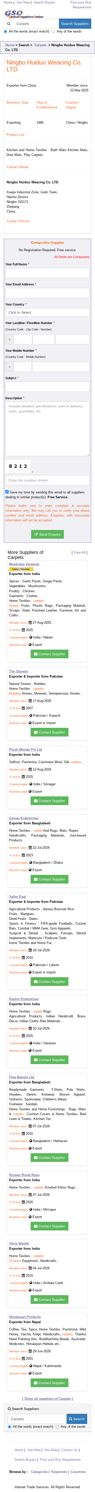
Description (13, 398)
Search (78, 1419)
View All (79, 552)
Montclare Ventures (24, 564)
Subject (10, 378)
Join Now (23, 2)
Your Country (14, 304)
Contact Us (69, 1450)
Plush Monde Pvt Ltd (25, 749)
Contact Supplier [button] (51, 654)
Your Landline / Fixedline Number (28, 323)
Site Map (51, 1450)
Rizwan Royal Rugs (24, 1175)
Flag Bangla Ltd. (22, 1077)
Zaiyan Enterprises (24, 818)
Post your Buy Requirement (60, 1460)
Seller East (17, 897)
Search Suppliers (75, 24)
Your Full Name (16, 264)
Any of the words (69, 31)
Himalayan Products (25, 1317)
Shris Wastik (19, 1243)
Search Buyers (44, 2)
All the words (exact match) (29, 31)
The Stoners (18, 671)
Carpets (40, 45)
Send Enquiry (49, 534)
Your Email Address (19, 284)
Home (9, 45)
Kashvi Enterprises (24, 999)
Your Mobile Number (19, 350)
